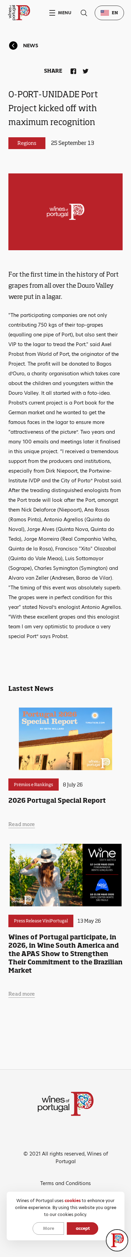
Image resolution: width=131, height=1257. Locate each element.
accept (83, 1228)
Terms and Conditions (65, 1183)
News (30, 45)
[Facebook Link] (72, 70)
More (48, 1228)
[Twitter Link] (84, 70)
